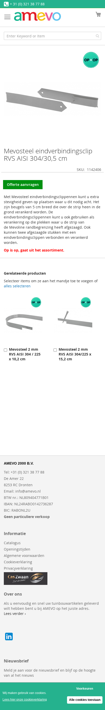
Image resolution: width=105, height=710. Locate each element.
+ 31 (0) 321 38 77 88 (27, 4)
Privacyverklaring (18, 568)
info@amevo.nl (28, 491)
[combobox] (52, 36)
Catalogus (12, 542)
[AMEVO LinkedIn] (9, 640)
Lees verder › (15, 613)
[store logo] (37, 16)
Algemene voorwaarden (24, 555)
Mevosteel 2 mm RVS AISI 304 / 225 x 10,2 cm (25, 354)
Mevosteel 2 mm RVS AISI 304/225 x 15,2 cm (75, 354)
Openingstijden (17, 549)
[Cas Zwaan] (25, 583)
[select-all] (17, 286)
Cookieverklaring (18, 561)
